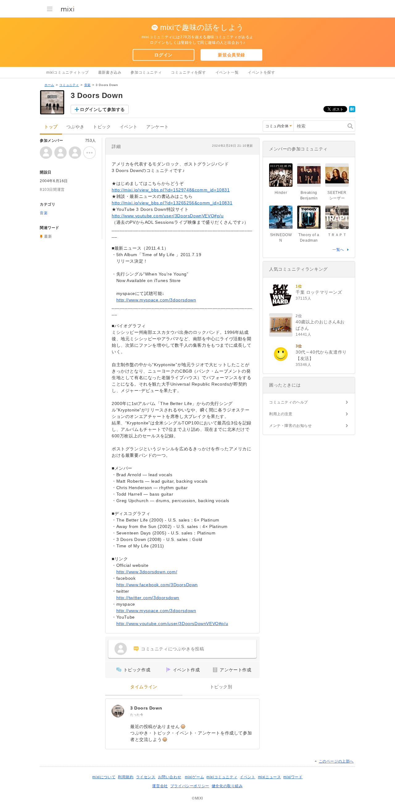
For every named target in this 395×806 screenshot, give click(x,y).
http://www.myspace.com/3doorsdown (156, 299)
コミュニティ (69, 85)
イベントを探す (261, 72)
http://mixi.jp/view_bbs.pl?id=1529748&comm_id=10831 (171, 189)
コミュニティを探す (188, 72)
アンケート (157, 127)
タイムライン (143, 687)
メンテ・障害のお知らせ (290, 425)
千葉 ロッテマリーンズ (319, 292)
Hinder (281, 192)
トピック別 (221, 687)
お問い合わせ (169, 777)
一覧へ (338, 250)
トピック (102, 127)
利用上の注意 (281, 414)
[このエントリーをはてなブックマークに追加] (352, 111)
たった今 (136, 714)
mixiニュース (269, 777)
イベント (129, 127)
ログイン (163, 54)
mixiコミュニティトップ (67, 72)
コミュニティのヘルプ (288, 402)
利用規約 (125, 777)
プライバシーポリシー (189, 786)
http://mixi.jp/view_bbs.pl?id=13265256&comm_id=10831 (172, 202)
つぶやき (75, 127)
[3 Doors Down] (118, 711)
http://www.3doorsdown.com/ (146, 571)
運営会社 (160, 786)
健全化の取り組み (227, 786)
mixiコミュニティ (221, 777)
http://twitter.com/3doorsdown (147, 597)
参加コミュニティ (146, 72)
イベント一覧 (227, 72)
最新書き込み (110, 72)
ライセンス (146, 777)
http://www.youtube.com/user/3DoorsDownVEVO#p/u (168, 215)
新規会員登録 (231, 54)
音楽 (87, 85)
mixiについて (103, 777)
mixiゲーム (194, 777)
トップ (51, 127)
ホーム (49, 85)
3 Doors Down (146, 708)
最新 (48, 236)
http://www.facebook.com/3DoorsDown (157, 584)
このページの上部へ (336, 761)
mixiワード (292, 777)
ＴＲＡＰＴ (337, 235)
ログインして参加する (102, 109)
